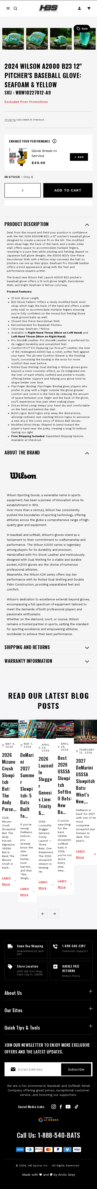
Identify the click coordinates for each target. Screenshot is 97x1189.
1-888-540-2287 (73, 945)
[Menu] (8, 8)
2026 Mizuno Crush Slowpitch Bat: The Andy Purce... (9, 781)
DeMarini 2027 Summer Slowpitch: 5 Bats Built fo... (27, 785)
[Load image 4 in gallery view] (61, 39)
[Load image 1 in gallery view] (0, 39)
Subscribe (76, 1069)
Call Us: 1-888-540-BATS (48, 1135)
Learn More (6, 881)
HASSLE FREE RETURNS (70, 968)
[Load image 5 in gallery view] (85, 39)
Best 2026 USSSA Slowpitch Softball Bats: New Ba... (65, 784)
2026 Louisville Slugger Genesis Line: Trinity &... (46, 785)
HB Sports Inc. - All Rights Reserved (53, 1165)
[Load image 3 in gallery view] (37, 39)
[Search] (15, 8)
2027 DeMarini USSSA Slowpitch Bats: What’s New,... (85, 781)
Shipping (10, 119)
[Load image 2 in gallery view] (13, 39)
